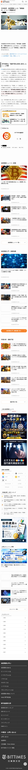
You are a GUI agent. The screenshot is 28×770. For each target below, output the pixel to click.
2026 (4, 617)
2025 (4, 621)
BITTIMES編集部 (19, 132)
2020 (4, 640)
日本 (2, 69)
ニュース (4, 12)
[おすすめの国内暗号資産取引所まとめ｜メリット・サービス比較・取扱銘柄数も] (14, 465)
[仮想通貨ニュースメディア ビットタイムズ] (5, 1)
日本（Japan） (15, 147)
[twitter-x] (17, 139)
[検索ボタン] (22, 1)
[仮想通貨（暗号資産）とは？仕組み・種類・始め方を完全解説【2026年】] (14, 542)
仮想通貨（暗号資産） (7, 147)
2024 (4, 625)
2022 (4, 633)
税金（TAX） (21, 147)
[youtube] (20, 139)
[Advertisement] (14, 35)
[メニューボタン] (26, 1)
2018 (4, 648)
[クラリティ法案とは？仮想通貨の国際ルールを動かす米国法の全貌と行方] (14, 438)
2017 (4, 652)
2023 (4, 629)
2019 (4, 644)
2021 (4, 636)
